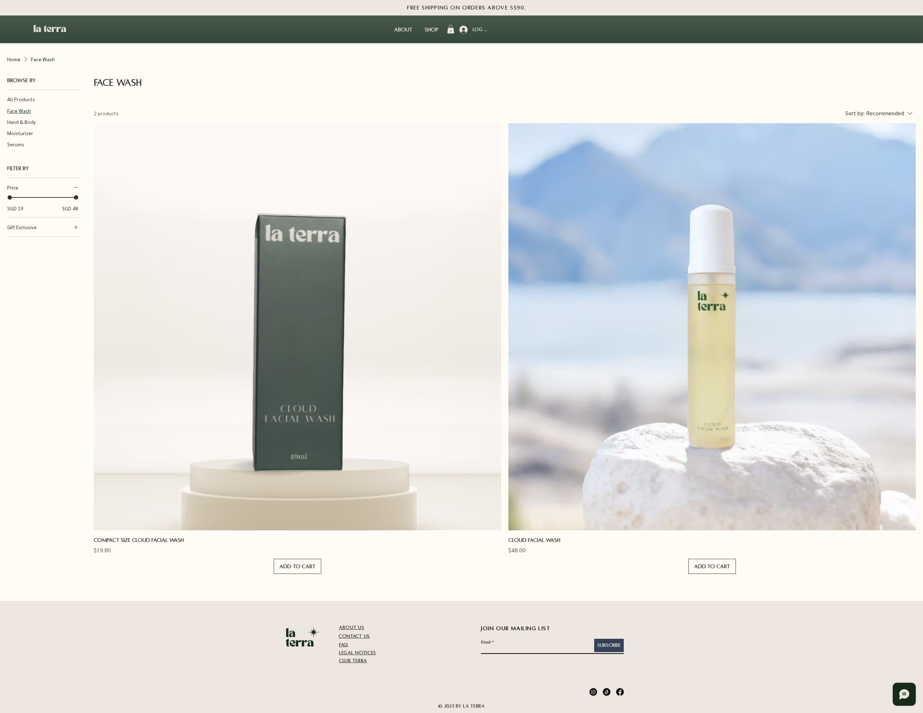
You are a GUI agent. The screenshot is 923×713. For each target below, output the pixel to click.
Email (486, 642)
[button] (450, 29)
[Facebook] (620, 692)
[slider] (9, 197)
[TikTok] (606, 692)
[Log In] (462, 29)
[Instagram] (593, 692)
